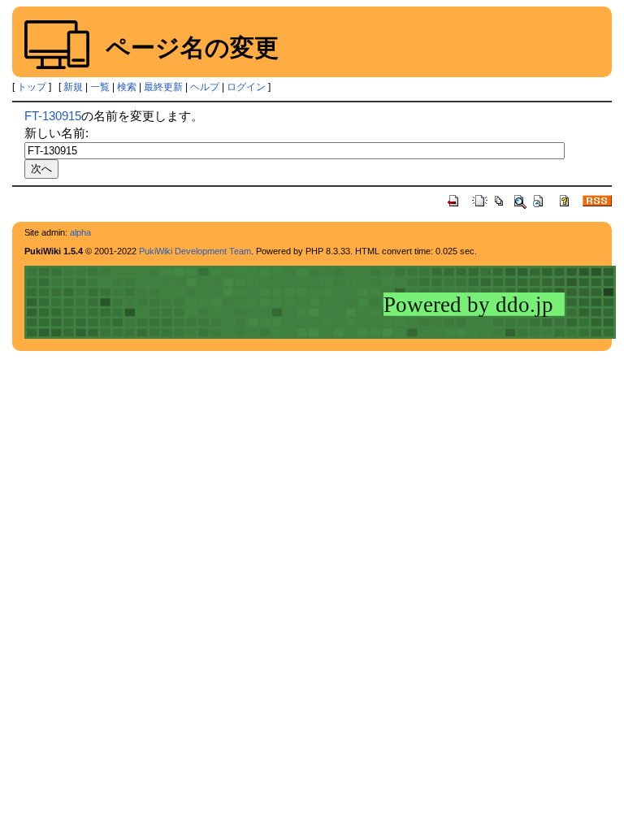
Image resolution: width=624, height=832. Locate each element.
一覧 (100, 87)
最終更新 (163, 87)
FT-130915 (52, 116)
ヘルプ (204, 87)
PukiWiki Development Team (195, 251)
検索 (126, 87)
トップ (31, 87)
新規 (73, 87)
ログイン (246, 87)
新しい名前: (56, 133)
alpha (80, 232)
